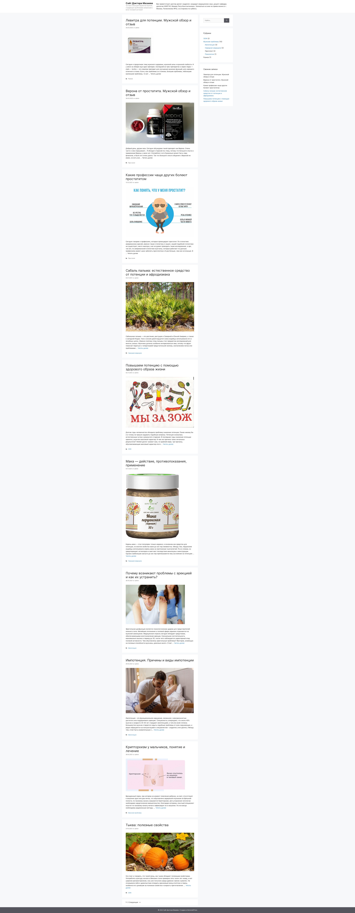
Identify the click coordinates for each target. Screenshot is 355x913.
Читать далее (143, 348)
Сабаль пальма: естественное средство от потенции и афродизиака (158, 272)
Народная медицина (135, 353)
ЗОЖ (129, 449)
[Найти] (226, 20)
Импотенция (132, 648)
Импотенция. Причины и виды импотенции (160, 660)
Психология (209, 54)
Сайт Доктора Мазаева (139, 3)
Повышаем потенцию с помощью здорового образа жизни (152, 367)
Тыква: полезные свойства (147, 825)
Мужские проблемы (135, 813)
